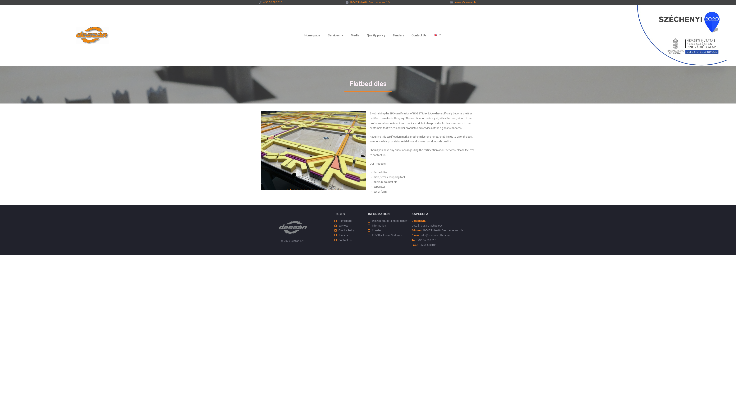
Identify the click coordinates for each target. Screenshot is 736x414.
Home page (312, 35)
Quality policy (376, 35)
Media (355, 35)
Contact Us (419, 35)
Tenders (398, 35)
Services (334, 35)
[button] (335, 35)
